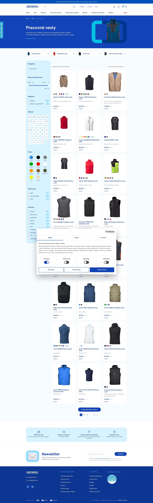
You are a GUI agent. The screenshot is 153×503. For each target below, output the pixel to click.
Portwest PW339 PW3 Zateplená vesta (86, 222)
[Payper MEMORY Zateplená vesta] (64, 124)
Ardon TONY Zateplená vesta (88, 308)
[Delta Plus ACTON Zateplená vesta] (64, 292)
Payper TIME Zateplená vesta (88, 181)
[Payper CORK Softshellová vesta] (89, 82)
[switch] (66, 262)
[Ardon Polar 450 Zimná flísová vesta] (89, 374)
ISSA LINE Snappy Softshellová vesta (114, 223)
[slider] (28, 85)
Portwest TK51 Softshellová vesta (113, 390)
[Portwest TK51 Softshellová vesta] (115, 374)
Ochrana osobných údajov (68, 491)
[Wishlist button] (73, 72)
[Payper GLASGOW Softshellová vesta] (89, 124)
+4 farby (92, 136)
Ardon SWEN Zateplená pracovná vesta (61, 390)
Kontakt (90, 6)
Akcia (125, 12)
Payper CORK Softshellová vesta (87, 98)
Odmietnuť (51, 269)
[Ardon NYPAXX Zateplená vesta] (115, 333)
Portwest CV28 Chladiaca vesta (114, 97)
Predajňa (82, 6)
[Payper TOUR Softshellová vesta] (115, 166)
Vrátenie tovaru (65, 479)
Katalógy (91, 482)
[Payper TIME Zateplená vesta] (89, 166)
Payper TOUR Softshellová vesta (114, 181)
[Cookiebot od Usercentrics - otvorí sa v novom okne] (106, 232)
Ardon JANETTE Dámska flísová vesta (89, 349)
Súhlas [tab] (50, 237)
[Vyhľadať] (74, 7)
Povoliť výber (76, 269)
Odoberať (120, 454)
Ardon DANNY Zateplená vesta (114, 308)
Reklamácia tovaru (66, 482)
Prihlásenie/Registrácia (95, 476)
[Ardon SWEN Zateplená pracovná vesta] (64, 374)
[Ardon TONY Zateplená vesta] (89, 292)
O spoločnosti (93, 479)
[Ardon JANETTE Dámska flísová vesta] (89, 333)
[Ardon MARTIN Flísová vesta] (64, 333)
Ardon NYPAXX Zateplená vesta (114, 349)
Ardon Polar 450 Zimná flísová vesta (89, 390)
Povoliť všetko (101, 269)
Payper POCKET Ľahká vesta (62, 97)
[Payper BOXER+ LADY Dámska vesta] (64, 166)
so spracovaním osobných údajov (102, 458)
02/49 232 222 (32, 477)
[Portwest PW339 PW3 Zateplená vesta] (89, 207)
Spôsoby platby (65, 488)
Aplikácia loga (93, 488)
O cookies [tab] (103, 237)
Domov (27, 18)
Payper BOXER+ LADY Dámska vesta (63, 181)
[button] (38, 77)
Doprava (63, 485)
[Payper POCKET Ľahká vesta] (64, 82)
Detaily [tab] (76, 237)
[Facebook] (28, 487)
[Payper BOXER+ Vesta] (115, 124)
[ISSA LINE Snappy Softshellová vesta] (115, 207)
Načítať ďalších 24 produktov (89, 409)
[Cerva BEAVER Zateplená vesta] (64, 207)
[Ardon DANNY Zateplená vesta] (115, 292)
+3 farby (66, 94)
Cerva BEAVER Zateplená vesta (63, 222)
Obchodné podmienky (67, 476)
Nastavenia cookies (94, 491)
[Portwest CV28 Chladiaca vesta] (115, 82)
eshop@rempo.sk (33, 480)
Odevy (32, 18)
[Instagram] (32, 487)
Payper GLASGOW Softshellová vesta (89, 140)
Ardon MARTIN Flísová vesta (62, 349)
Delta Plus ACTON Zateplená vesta (62, 308)
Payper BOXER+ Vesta (111, 140)
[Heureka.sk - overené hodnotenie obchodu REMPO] (112, 479)
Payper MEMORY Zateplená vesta (62, 140)
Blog (96, 6)
